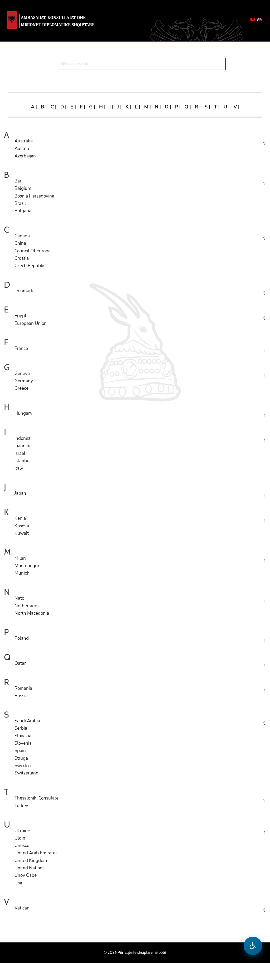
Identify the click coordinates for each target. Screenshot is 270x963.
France (21, 348)
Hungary (23, 413)
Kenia (20, 518)
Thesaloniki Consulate (37, 798)
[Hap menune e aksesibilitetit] (253, 946)
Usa (18, 883)
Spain (20, 751)
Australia (24, 141)
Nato (19, 598)
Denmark (24, 291)
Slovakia (23, 736)
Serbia (21, 728)
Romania (23, 688)
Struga (21, 758)
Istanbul (23, 461)
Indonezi (23, 438)
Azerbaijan (25, 156)
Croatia (22, 258)
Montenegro (27, 566)
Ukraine (22, 831)
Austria (22, 149)
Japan (20, 493)
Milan (20, 558)
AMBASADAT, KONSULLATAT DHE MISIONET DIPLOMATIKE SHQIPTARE (58, 21)
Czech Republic (30, 266)
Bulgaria (23, 211)
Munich (22, 573)
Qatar (20, 663)
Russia (21, 696)
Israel (20, 453)
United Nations (30, 868)
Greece (21, 388)
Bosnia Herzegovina (34, 196)
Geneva (22, 373)
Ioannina (23, 446)
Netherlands (27, 606)
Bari (18, 181)
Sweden (23, 766)
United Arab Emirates (36, 853)
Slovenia (23, 743)
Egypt (20, 316)
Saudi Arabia (27, 721)
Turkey (21, 806)
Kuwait (22, 533)
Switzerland (26, 773)
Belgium (23, 188)
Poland (22, 638)
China (20, 243)
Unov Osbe (26, 875)
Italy (19, 468)
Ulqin (20, 838)
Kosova (22, 526)
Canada (22, 236)
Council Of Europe (33, 251)
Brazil (20, 203)
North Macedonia (32, 613)
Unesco (22, 845)
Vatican (22, 908)
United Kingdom (31, 861)
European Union (31, 323)
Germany (24, 381)
